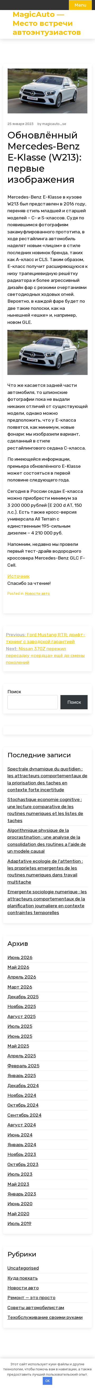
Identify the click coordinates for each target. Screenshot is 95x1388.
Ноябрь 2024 (21, 1095)
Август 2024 (21, 1124)
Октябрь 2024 (23, 1105)
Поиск (14, 691)
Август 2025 (21, 1016)
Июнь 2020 (19, 1203)
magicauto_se (54, 124)
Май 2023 (18, 1184)
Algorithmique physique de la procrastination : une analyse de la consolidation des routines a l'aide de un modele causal (46, 841)
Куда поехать (22, 1278)
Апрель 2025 (21, 1055)
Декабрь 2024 (23, 1085)
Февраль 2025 (23, 1065)
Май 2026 (18, 967)
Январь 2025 (21, 1075)
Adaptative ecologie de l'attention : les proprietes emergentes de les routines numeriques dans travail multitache (45, 872)
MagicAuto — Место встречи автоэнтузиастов (47, 23)
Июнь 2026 (19, 957)
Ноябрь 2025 (21, 1006)
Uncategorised (23, 1268)
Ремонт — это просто (31, 1297)
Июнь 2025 (19, 1036)
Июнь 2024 (19, 1135)
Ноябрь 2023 (21, 1154)
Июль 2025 (19, 1026)
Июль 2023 (19, 1174)
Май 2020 (18, 1213)
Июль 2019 (19, 1223)
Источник (18, 576)
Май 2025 (18, 1046)
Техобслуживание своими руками (45, 1317)
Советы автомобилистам (35, 1307)
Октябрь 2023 (23, 1164)
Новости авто (37, 593)
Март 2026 (19, 987)
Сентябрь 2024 (24, 1115)
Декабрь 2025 (23, 996)
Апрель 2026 (21, 977)
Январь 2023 (21, 1194)
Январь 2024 (21, 1144)
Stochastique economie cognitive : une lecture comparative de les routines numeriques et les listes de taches (45, 810)
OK (47, 1381)
